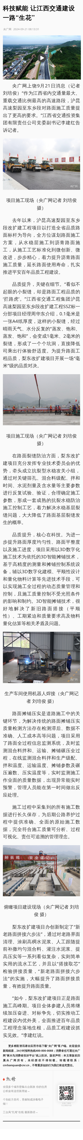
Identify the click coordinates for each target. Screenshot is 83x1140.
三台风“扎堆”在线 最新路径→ (20, 1112)
